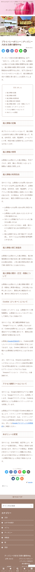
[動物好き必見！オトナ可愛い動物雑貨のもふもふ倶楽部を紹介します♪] (26, 31)
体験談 (6, 537)
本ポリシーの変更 (12, 112)
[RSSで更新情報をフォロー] (22, 478)
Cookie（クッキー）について (15, 107)
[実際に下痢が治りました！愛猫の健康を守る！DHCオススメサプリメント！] (9, 31)
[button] (31, 506)
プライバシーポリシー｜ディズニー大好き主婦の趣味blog (26, 561)
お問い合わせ (9, 558)
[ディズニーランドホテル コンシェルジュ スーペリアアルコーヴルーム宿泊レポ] (26, 21)
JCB (5, 517)
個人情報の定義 (11, 92)
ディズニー (8, 532)
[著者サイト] (13, 478)
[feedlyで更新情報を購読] (17, 478)
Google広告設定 (13, 341)
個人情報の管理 (11, 95)
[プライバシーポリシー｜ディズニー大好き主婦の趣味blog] (12, 50)
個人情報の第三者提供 (13, 101)
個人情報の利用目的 (13, 98)
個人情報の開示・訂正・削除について (18, 104)
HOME (9, 566)
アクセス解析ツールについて (15, 109)
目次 (14, 87)
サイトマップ (26, 566)
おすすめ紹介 (9, 522)
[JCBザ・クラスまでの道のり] (9, 21)
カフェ (6, 527)
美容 (6, 547)
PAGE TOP (18, 497)
